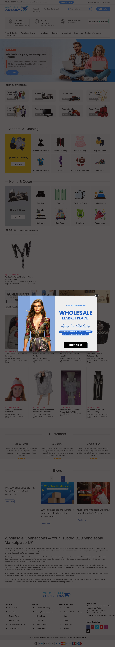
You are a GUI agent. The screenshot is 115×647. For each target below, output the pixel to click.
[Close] (97, 296)
